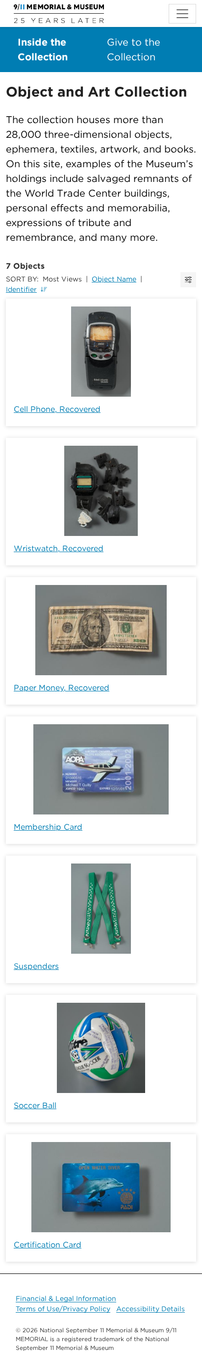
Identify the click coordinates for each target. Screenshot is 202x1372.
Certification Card (47, 1244)
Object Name (114, 279)
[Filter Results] (188, 279)
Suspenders (36, 966)
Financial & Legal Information (66, 1298)
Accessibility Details (150, 1309)
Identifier (21, 289)
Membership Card (48, 827)
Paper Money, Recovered (61, 687)
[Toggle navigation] (182, 14)
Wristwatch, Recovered (58, 548)
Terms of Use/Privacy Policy (63, 1309)
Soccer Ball (35, 1105)
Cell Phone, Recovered (57, 409)
